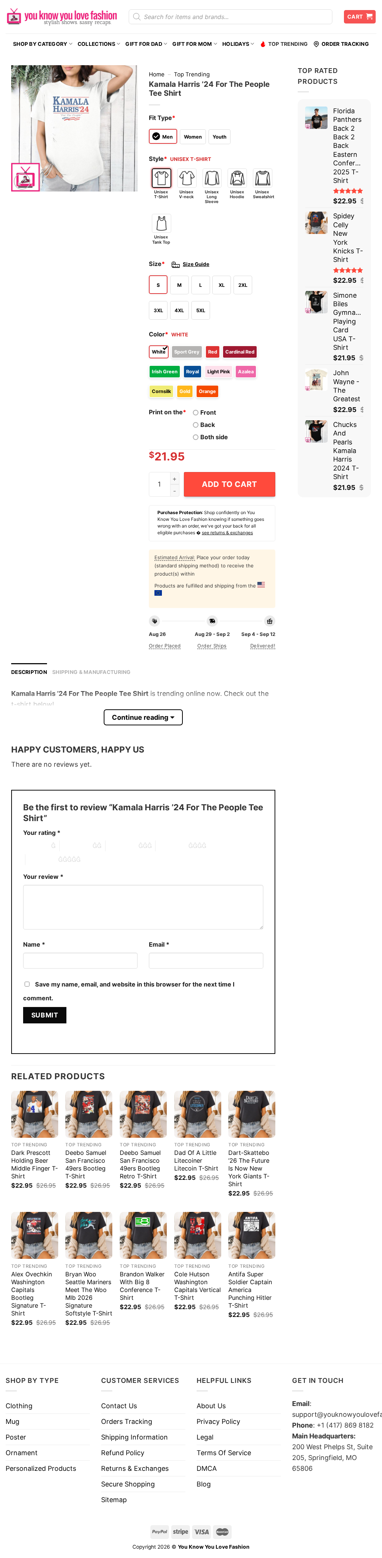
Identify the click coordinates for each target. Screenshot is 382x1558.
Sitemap (114, 1500)
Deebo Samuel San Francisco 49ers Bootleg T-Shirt (85, 1164)
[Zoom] (22, 181)
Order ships (211, 646)
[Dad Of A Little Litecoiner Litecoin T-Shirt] (197, 1114)
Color (158, 334)
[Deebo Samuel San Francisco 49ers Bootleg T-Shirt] (88, 1114)
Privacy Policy (218, 1421)
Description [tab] (29, 672)
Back (207, 424)
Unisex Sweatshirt (262, 194)
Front (208, 412)
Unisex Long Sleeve (212, 196)
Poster (16, 1437)
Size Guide (196, 264)
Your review (43, 876)
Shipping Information (134, 1437)
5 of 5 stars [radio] (41, 859)
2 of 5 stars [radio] (76, 845)
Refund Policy (122, 1453)
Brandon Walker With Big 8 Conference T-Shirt (142, 1285)
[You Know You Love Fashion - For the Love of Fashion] (62, 16)
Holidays (235, 44)
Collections (96, 44)
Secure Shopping (128, 1484)
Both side (214, 437)
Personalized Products (41, 1468)
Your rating (41, 832)
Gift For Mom (192, 44)
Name (34, 944)
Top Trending (288, 44)
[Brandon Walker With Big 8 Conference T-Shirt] (143, 1235)
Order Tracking (345, 44)
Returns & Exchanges (135, 1468)
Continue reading (140, 717)
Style (158, 158)
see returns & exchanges (227, 532)
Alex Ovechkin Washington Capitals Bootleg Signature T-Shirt (31, 1293)
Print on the (167, 412)
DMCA (207, 1468)
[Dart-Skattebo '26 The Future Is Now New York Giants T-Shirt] (251, 1114)
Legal (205, 1437)
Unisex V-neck (186, 194)
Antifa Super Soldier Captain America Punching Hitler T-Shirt (250, 1289)
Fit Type (162, 117)
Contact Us (119, 1406)
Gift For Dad (143, 44)
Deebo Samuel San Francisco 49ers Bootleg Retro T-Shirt (140, 1164)
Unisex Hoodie (237, 194)
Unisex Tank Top (161, 239)
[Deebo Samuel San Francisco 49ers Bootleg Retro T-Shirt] (143, 1114)
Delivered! (262, 646)
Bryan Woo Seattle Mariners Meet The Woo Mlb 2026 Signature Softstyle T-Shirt (88, 1293)
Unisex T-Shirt (161, 194)
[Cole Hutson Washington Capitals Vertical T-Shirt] (197, 1235)
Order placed (165, 646)
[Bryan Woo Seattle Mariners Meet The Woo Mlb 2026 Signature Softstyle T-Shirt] (88, 1235)
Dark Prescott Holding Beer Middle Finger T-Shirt (34, 1164)
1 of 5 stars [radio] (35, 845)
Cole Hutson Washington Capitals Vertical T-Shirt (197, 1285)
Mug (12, 1421)
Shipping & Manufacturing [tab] (91, 672)
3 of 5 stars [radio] (122, 845)
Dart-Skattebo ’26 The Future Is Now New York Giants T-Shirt (248, 1168)
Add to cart (229, 484)
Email (159, 944)
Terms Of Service (224, 1453)
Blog (204, 1484)
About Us (211, 1406)
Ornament (22, 1453)
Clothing (19, 1406)
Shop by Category (40, 44)
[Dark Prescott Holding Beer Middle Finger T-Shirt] (34, 1114)
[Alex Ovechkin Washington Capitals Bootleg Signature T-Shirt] (34, 1235)
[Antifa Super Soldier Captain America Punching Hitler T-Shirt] (251, 1235)
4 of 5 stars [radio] (172, 845)
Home (157, 74)
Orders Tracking (126, 1421)
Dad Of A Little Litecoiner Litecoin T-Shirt (196, 1160)
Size (157, 263)
